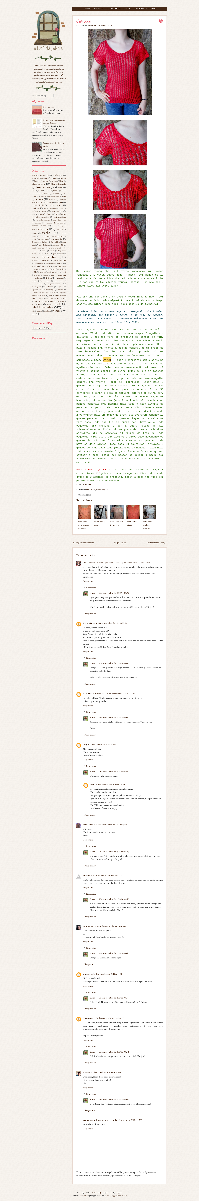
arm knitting (58, 175)
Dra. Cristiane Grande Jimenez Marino (102, 562)
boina (60, 187)
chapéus (41, 214)
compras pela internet (54, 223)
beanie (36, 181)
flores (48, 254)
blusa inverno (38, 183)
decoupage (35, 242)
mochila (60, 269)
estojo (44, 251)
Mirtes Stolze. (90, 824)
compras (38, 223)
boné (55, 191)
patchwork (62, 275)
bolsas (49, 191)
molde (34, 272)
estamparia (35, 251)
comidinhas (60, 216)
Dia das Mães (55, 242)
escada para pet (38, 248)
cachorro (51, 199)
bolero (34, 191)
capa (44, 208)
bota (64, 194)
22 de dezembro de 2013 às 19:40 (106, 1072)
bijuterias (54, 181)
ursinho (39, 311)
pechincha (39, 278)
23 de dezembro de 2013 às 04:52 (114, 1052)
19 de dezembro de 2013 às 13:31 (121, 693)
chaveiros (50, 214)
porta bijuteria (58, 281)
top (33, 304)
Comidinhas (140, 9)
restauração (50, 290)
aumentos (44, 178)
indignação (35, 260)
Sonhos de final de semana (147, 524)
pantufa (45, 275)
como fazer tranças (43, 220)
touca (40, 304)
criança (34, 233)
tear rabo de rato (41, 301)
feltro (42, 254)
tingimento (60, 301)
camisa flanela (38, 205)
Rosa (92, 593)
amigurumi (44, 175)
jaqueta (63, 260)
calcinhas (49, 202)
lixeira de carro (39, 269)
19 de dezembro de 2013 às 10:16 (135, 562)
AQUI (107, 359)
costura (43, 229)
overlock (37, 275)
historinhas (49, 257)
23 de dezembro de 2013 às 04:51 (113, 953)
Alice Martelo (90, 623)
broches (43, 197)
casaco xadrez (57, 211)
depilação (45, 242)
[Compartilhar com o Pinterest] (89, 495)
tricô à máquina (102, 489)
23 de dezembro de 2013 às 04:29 (114, 593)
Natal (64, 272)
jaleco (56, 260)
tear (52, 298)
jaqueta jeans (39, 263)
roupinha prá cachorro (40, 293)
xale (33, 313)
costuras (60, 229)
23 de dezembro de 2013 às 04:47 (114, 717)
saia (53, 293)
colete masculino (42, 217)
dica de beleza (44, 245)
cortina (54, 226)
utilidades (47, 311)
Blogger (118, 1193)
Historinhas (99, 9)
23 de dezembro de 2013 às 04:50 (114, 899)
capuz (62, 208)
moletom (43, 272)
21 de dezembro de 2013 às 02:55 (107, 875)
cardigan (35, 211)
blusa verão (90, 489)
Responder (88, 581)
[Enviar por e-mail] (79, 495)
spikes (41, 298)
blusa (61, 181)
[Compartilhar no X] (84, 495)
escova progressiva (55, 248)
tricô (58, 304)
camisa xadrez (55, 205)
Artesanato (115, 9)
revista (60, 290)
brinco (36, 197)
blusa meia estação (58, 184)
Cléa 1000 (83, 21)
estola (52, 251)
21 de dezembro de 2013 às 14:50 (108, 974)
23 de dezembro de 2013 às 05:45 (110, 784)
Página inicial (120, 542)
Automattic (84, 1196)
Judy (85, 744)
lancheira (35, 266)
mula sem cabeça (53, 272)
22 (161, 21)
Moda (128, 9)
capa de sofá (53, 208)
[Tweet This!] (85, 484)
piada (49, 277)
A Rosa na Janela (98, 1193)
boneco (46, 194)
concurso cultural (39, 225)
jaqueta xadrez (51, 263)
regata (60, 287)
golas (61, 254)
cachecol (39, 199)
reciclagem (36, 286)
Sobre (153, 9)
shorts (50, 296)
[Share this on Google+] (89, 484)
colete (63, 214)
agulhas (34, 175)
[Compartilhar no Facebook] (86, 495)
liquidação (62, 266)
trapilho (49, 304)
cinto (57, 214)
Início (87, 9)
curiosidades (43, 239)
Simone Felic (89, 926)
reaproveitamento (54, 284)
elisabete (87, 875)
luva (48, 269)
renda (41, 290)
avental (54, 178)
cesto (33, 214)
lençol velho (46, 266)
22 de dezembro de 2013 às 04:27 (108, 1018)
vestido (57, 310)
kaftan (60, 263)
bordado (56, 194)
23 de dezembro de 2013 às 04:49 (114, 851)
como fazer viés (59, 220)
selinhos (42, 296)
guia (33, 257)
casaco (43, 211)
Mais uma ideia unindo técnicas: (83, 524)
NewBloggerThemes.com (117, 1196)
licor (54, 266)
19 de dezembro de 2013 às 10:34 (112, 623)
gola (54, 254)
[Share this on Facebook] (83, 484)
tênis (51, 301)
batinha (63, 178)
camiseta (35, 208)
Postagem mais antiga (157, 542)
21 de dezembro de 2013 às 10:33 (111, 926)
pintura (60, 278)
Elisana (86, 1072)
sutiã (46, 298)
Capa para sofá (49, 107)
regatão (34, 290)
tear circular (61, 298)
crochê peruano (58, 236)
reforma (50, 287)
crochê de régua (45, 236)
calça (41, 202)
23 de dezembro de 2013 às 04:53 (114, 1099)
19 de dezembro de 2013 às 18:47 (102, 744)
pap (52, 275)
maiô (54, 269)
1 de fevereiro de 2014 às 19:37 (129, 1120)
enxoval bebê (58, 245)
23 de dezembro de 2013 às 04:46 (114, 663)
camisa (59, 202)
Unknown (88, 974)
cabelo (63, 196)
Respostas (91, 587)
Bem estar (46, 181)
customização (56, 239)
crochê (45, 233)
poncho (34, 281)
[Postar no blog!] (81, 495)
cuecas (34, 239)
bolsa (40, 190)
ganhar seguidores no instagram (98, 1120)
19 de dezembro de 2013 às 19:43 (112, 824)
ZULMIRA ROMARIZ (94, 693)
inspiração (46, 260)
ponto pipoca (45, 281)
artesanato (35, 178)
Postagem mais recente (83, 542)
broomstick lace (53, 197)
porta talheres (37, 284)
